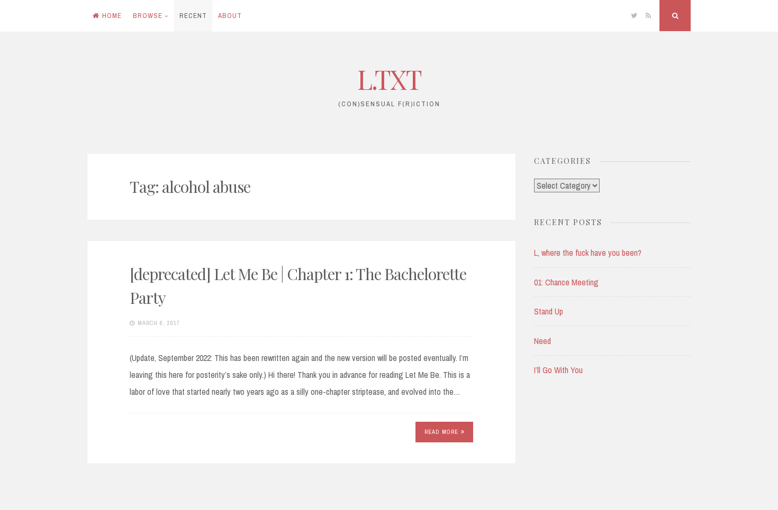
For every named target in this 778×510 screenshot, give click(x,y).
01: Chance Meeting (566, 282)
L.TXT (389, 79)
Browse (147, 15)
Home (112, 15)
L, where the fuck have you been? (587, 252)
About (230, 15)
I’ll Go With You (558, 370)
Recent (193, 15)
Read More (441, 431)
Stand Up (548, 311)
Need (542, 341)
